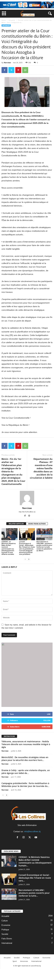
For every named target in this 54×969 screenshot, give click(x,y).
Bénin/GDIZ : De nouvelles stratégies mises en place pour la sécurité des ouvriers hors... (25, 759)
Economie (6, 925)
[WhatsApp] (25, 70)
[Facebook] (5, 70)
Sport (15, 961)
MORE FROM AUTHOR (37, 524)
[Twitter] (11, 70)
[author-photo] (27, 498)
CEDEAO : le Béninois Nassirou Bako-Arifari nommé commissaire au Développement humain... (35, 861)
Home (4, 20)
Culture (5, 921)
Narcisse (7, 62)
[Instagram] (24, 838)
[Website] (29, 516)
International (7, 943)
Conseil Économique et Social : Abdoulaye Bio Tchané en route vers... (35, 878)
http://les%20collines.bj (27, 512)
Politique (5, 930)
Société (5, 934)
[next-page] (28, 559)
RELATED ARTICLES (16, 524)
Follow (46, 720)
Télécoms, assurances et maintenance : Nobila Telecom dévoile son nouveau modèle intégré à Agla (26, 744)
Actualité (12, 20)
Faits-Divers (7, 938)
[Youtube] (36, 838)
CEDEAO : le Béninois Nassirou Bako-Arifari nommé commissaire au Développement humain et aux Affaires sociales (9, 547)
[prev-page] (25, 559)
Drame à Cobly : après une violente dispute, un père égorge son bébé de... (26, 772)
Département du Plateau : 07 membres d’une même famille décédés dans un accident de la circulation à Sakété (41, 468)
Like (48, 714)
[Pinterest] (18, 70)
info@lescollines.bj (32, 831)
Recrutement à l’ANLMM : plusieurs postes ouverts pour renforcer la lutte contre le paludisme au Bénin (44, 546)
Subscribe (46, 727)
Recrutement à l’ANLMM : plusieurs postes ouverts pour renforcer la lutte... (34, 893)
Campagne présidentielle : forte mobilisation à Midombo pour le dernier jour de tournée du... (25, 785)
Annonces (24, 961)
